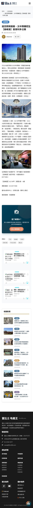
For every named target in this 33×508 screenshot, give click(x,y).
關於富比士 (21, 485)
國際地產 (20, 458)
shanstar (9, 37)
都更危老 (4, 465)
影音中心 (20, 470)
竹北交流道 (13, 242)
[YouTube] (9, 486)
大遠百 (22, 239)
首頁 (3, 11)
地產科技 (20, 467)
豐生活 (20, 242)
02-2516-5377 (8, 442)
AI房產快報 (5, 497)
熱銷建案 (4, 476)
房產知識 (20, 472)
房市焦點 (4, 454)
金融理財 (4, 467)
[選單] (30, 3)
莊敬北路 (5, 242)
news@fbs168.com (10, 445)
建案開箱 (9, 11)
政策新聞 (4, 458)
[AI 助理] (28, 503)
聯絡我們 (20, 488)
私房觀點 (20, 465)
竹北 (10, 239)
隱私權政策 (21, 494)
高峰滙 (15, 239)
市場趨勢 (20, 454)
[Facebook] (4, 486)
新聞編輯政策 (21, 491)
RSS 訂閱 (21, 497)
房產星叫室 (5, 494)
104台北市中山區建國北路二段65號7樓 (15, 439)
